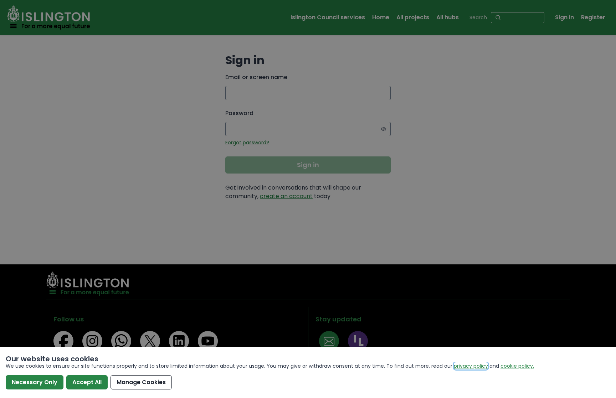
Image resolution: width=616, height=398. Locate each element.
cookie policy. (517, 365)
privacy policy (471, 365)
